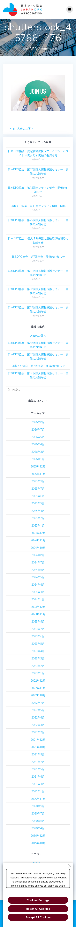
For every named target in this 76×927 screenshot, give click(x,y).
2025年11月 (38, 474)
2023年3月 (38, 658)
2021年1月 (38, 791)
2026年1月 (38, 459)
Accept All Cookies (38, 917)
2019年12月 (38, 835)
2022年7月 (38, 703)
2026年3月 (38, 451)
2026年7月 (38, 429)
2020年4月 (38, 828)
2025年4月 (38, 511)
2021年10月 (38, 747)
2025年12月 (38, 466)
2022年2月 (38, 732)
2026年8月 (38, 422)
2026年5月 (38, 437)
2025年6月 (38, 496)
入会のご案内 (38, 335)
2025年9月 (38, 481)
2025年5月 (38, 503)
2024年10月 (38, 547)
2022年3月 (38, 725)
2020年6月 (38, 821)
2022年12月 (38, 680)
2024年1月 (38, 599)
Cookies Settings (38, 900)
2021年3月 (38, 784)
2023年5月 (38, 643)
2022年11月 (38, 688)
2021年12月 (38, 739)
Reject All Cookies (38, 908)
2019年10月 (38, 843)
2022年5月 (38, 710)
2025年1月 (38, 525)
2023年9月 (38, 621)
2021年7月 (38, 762)
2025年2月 (38, 518)
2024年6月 (38, 570)
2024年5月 (38, 577)
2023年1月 (38, 673)
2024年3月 (38, 592)
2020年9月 (38, 806)
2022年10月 (38, 695)
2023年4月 (38, 651)
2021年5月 (38, 769)
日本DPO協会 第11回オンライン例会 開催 (38, 206)
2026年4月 (38, 444)
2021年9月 (38, 754)
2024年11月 (38, 540)
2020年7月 (38, 813)
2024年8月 (38, 555)
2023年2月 (38, 666)
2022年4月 (38, 717)
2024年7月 (38, 562)
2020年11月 (38, 799)
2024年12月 (38, 533)
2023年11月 (38, 614)
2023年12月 (38, 607)
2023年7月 (38, 629)
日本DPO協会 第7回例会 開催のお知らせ (38, 256)
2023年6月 (38, 636)
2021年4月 (38, 776)
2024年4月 (38, 584)
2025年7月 (38, 488)
